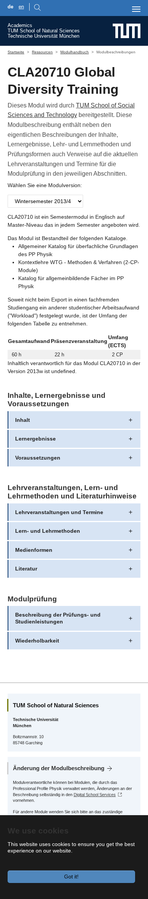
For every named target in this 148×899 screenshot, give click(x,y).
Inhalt (22, 420)
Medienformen (33, 550)
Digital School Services (95, 794)
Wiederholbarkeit (37, 641)
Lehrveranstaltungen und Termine (59, 512)
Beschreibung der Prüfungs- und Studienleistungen (58, 618)
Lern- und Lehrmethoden (47, 531)
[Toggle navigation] (136, 9)
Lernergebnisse (35, 439)
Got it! (71, 876)
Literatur (26, 569)
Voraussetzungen (37, 458)
